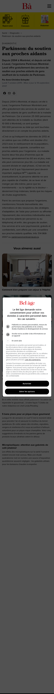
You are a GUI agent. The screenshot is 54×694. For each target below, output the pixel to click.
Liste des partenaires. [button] (33, 360)
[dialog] (27, 347)
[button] (27, 341)
